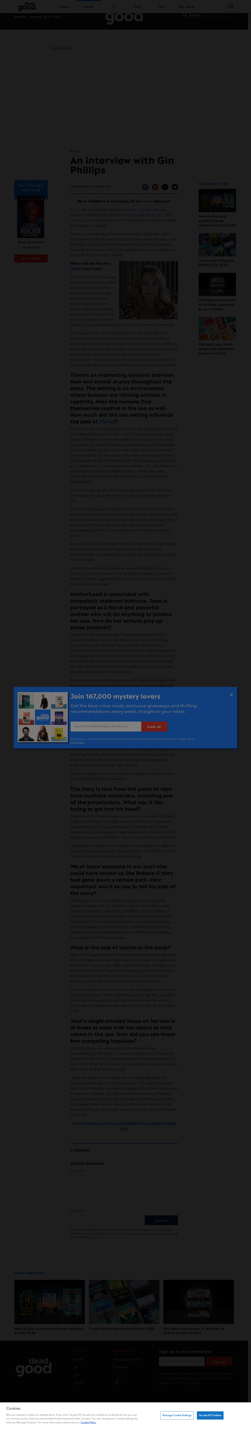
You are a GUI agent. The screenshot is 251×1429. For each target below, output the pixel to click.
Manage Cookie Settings (177, 1415)
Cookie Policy (88, 1422)
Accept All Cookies (210, 1415)
